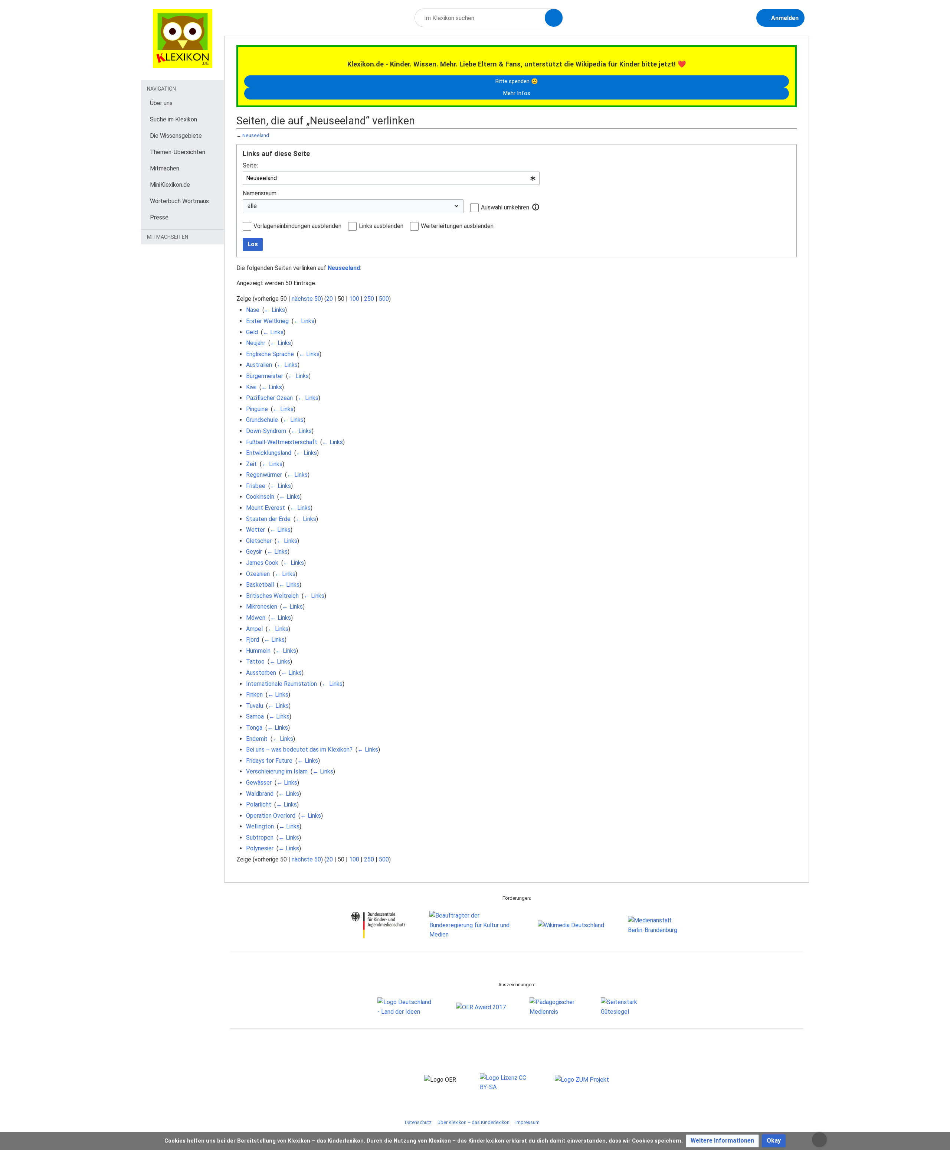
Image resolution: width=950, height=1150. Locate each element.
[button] (536, 207)
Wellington (260, 826)
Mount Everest (265, 507)
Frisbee (255, 485)
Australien (259, 364)
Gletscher (259, 540)
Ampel (254, 628)
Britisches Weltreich (272, 595)
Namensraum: (260, 193)
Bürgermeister (264, 375)
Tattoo (255, 661)
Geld (252, 332)
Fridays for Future (269, 760)
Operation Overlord (270, 815)
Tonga (254, 727)
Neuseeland (255, 135)
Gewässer (259, 782)
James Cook (262, 562)
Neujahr (255, 342)
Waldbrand (259, 793)
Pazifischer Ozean (269, 397)
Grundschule (262, 419)
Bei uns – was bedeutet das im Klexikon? (299, 749)
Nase (252, 309)
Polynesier (259, 848)
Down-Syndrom (266, 430)
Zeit (251, 464)
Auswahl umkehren (505, 207)
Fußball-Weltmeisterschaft (281, 442)
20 (329, 298)
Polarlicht (258, 804)
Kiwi (251, 387)
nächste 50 (306, 298)
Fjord (252, 639)
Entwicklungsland (268, 452)
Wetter (255, 529)
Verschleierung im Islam (277, 771)
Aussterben (261, 672)
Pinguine (257, 409)
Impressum (527, 1122)
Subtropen (259, 837)
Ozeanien (258, 573)
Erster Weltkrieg (267, 321)
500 (384, 298)
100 (354, 298)
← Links (274, 309)
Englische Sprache (270, 354)
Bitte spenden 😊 (516, 81)
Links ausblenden (381, 225)
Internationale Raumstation (281, 683)
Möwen (255, 617)
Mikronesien (261, 606)
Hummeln (258, 650)
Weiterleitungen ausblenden (457, 225)
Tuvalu (254, 705)
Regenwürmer (264, 474)
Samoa (255, 716)
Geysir (254, 551)
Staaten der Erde (268, 518)
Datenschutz (418, 1122)
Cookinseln (260, 496)
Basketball (260, 584)
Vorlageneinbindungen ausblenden (297, 225)
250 (369, 298)
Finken (254, 694)
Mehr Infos (516, 93)
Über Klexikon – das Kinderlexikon (474, 1122)
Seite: (250, 165)
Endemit (257, 738)
